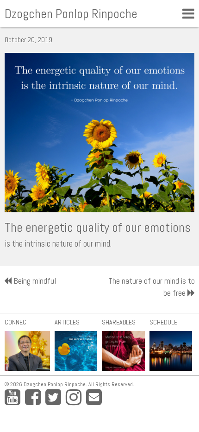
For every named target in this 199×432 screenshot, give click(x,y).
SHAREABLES (119, 322)
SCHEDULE (163, 322)
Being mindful (34, 281)
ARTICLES (67, 322)
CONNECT (17, 322)
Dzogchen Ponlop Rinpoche (71, 14)
